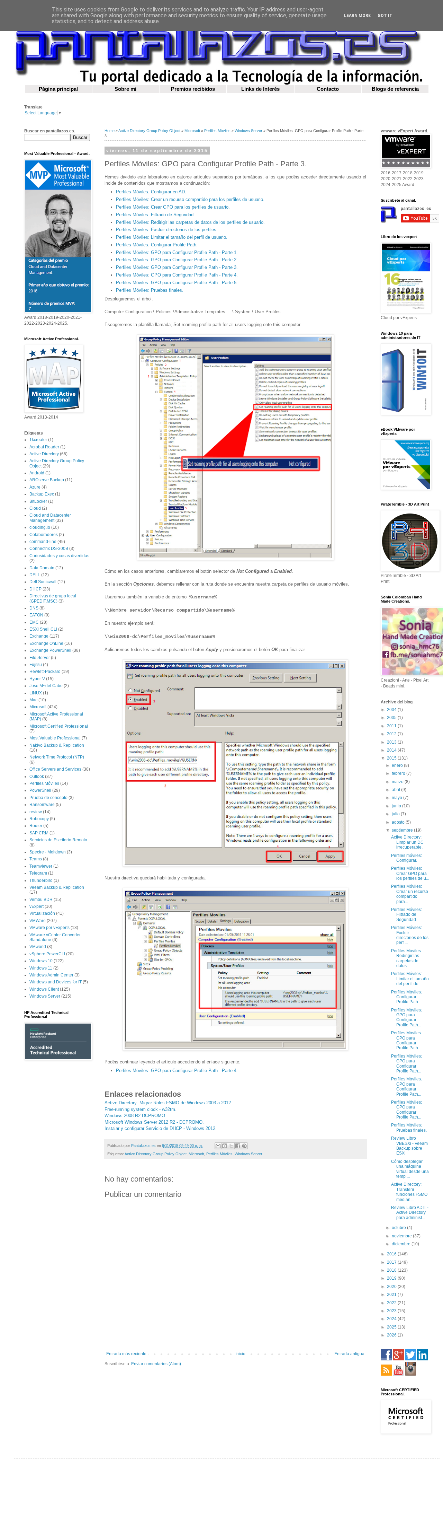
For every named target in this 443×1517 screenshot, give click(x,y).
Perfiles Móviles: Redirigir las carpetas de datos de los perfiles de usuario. (190, 222)
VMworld (37, 946)
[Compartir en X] (231, 1145)
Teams (35, 859)
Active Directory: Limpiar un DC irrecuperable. (407, 842)
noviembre (402, 1236)
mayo (397, 797)
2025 (392, 1327)
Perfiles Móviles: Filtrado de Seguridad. (155, 214)
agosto (399, 822)
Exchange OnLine (46, 643)
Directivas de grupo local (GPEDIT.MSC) (52, 598)
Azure (34, 487)
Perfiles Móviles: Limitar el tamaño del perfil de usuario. (171, 237)
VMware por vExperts (49, 927)
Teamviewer (40, 866)
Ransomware (42, 804)
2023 (392, 1310)
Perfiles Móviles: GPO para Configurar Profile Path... (406, 1017)
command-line (42, 541)
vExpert (36, 906)
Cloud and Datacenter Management (50, 518)
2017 (392, 1262)
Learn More (357, 15)
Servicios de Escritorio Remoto (58, 840)
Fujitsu (35, 664)
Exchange (38, 636)
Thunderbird (41, 880)
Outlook (36, 776)
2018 (392, 1270)
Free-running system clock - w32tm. (141, 1109)
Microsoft (192, 131)
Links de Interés (260, 89)
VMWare (37, 920)
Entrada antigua (349, 1353)
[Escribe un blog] (224, 1145)
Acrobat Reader (44, 447)
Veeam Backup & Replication (56, 887)
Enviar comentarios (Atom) (156, 1363)
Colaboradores (43, 534)
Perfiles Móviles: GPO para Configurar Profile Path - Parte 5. (177, 282)
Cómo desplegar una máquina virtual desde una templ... (410, 1169)
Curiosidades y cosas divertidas (59, 555)
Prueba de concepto (48, 797)
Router (35, 825)
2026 (392, 1335)
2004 (392, 709)
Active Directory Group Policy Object (149, 131)
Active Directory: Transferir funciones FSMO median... (409, 1192)
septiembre (403, 830)
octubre (399, 1227)
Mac (33, 700)
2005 (392, 717)
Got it (385, 15)
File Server (39, 657)
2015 (392, 758)
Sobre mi (125, 89)
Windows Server (248, 131)
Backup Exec (41, 494)
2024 (392, 1318)
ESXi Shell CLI (43, 629)
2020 (392, 1286)
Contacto (328, 89)
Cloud (35, 508)
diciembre (402, 1244)
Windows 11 (40, 968)
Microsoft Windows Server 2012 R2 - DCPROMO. (154, 1122)
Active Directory (44, 453)
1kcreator (38, 439)
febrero (399, 773)
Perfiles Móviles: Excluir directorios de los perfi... (409, 935)
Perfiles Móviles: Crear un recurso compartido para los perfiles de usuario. (190, 199)
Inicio (240, 1353)
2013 (392, 742)
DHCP (35, 589)
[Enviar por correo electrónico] (218, 1145)
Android (36, 473)
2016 (392, 1254)
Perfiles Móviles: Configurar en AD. (151, 191)
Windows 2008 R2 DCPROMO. (135, 1115)
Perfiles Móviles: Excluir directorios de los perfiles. (167, 229)
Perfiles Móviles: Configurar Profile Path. (157, 244)
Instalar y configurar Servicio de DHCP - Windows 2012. (161, 1128)
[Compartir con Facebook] (237, 1145)
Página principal (58, 89)
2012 (392, 733)
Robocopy (39, 818)
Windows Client (44, 989)
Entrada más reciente (126, 1353)
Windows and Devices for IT (55, 982)
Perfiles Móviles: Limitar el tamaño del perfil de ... (410, 978)
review (35, 811)
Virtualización (42, 913)
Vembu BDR (41, 899)
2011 (392, 726)
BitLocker (38, 501)
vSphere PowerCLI (47, 954)
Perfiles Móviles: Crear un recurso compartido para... (409, 894)
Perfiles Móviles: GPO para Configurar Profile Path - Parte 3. (177, 267)
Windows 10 (41, 960)
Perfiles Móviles (217, 131)
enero (398, 765)
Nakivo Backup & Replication (56, 745)
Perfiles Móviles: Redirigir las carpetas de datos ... (406, 958)
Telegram (38, 873)
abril (396, 789)
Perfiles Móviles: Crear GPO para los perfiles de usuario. (173, 207)
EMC (34, 622)
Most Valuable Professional (55, 738)
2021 (392, 1294)
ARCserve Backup (46, 479)
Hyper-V (37, 678)
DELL (34, 574)
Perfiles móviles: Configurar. (406, 858)
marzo (398, 781)
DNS (33, 608)
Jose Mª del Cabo (46, 685)
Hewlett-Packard (45, 671)
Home (110, 131)
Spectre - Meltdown (47, 852)
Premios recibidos (193, 89)
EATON (36, 615)
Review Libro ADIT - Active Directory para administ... (409, 1212)
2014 (392, 750)
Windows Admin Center (51, 975)
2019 (392, 1278)
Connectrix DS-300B (48, 548)
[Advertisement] (57, 1176)
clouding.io (39, 527)
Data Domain (41, 567)
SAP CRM (38, 833)
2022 (392, 1302)
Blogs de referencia (395, 89)
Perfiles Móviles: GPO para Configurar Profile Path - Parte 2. (177, 259)
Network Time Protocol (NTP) (56, 757)
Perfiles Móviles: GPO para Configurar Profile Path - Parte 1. (177, 252)
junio (397, 806)
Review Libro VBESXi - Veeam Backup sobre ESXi (409, 1146)
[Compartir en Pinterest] (244, 1145)
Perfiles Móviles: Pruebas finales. (149, 290)
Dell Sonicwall (42, 581)
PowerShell (40, 790)
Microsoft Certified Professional (58, 726)
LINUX (35, 693)
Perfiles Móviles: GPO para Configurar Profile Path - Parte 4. (177, 275)
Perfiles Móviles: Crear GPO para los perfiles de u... (410, 873)
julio (396, 814)
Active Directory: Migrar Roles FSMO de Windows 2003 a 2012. (168, 1102)
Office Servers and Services (55, 769)
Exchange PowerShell (50, 650)
